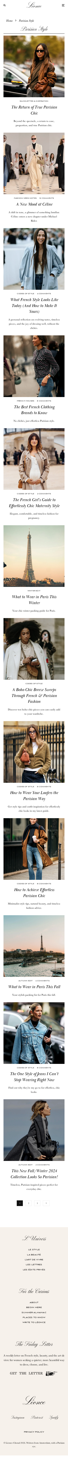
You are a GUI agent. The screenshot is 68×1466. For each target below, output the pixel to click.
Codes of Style (25, 294)
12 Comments (46, 198)
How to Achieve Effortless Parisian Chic (34, 892)
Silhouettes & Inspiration (34, 101)
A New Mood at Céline (34, 204)
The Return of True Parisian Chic (34, 110)
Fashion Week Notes (25, 198)
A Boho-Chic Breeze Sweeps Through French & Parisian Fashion (34, 695)
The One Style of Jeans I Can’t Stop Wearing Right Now (34, 1077)
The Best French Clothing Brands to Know (34, 410)
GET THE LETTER (27, 1373)
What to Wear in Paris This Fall (34, 987)
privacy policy (34, 1432)
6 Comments (44, 294)
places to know (34, 1317)
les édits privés (34, 1269)
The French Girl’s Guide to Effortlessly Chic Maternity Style (34, 503)
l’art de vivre (34, 1259)
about (34, 1302)
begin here (34, 1307)
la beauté (34, 1254)
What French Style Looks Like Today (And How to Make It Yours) (34, 305)
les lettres (34, 1264)
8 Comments (44, 401)
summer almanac (34, 1312)
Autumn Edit (25, 981)
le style (34, 1249)
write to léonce (34, 1322)
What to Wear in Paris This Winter (34, 600)
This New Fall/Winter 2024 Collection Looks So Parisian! (34, 1174)
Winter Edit (34, 591)
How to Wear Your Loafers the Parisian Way (34, 795)
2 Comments (44, 494)
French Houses (25, 401)
